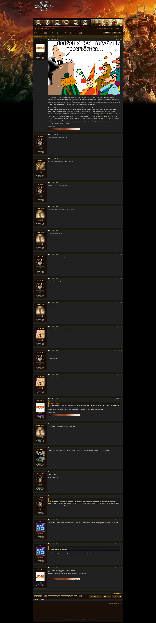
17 (121, 495)
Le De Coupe (40, 328)
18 (121, 519)
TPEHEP (40, 497)
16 (121, 471)
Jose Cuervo (40, 41)
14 (121, 423)
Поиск (103, 28)
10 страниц (38, 32)
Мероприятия (52, 28)
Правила (99, 28)
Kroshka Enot (40, 280)
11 (121, 350)
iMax (40, 521)
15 (121, 447)
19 (121, 543)
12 (121, 374)
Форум (41, 28)
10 (75, 32)
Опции (115, 36)
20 (121, 567)
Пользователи (117, 28)
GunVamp (40, 449)
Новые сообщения (109, 28)
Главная (36, 28)
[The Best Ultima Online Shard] (44, 7)
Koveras (40, 136)
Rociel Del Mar (40, 208)
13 (121, 398)
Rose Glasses (108, 116)
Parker (40, 160)
